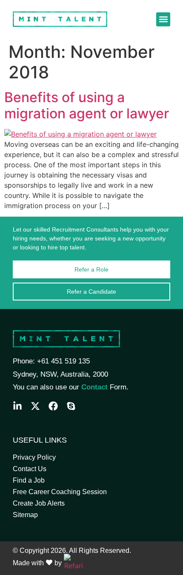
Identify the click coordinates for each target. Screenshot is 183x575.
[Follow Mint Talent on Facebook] (53, 406)
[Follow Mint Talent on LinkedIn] (17, 406)
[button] (163, 19)
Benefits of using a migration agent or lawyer (86, 105)
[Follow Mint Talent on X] (35, 406)
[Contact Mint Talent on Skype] (71, 406)
